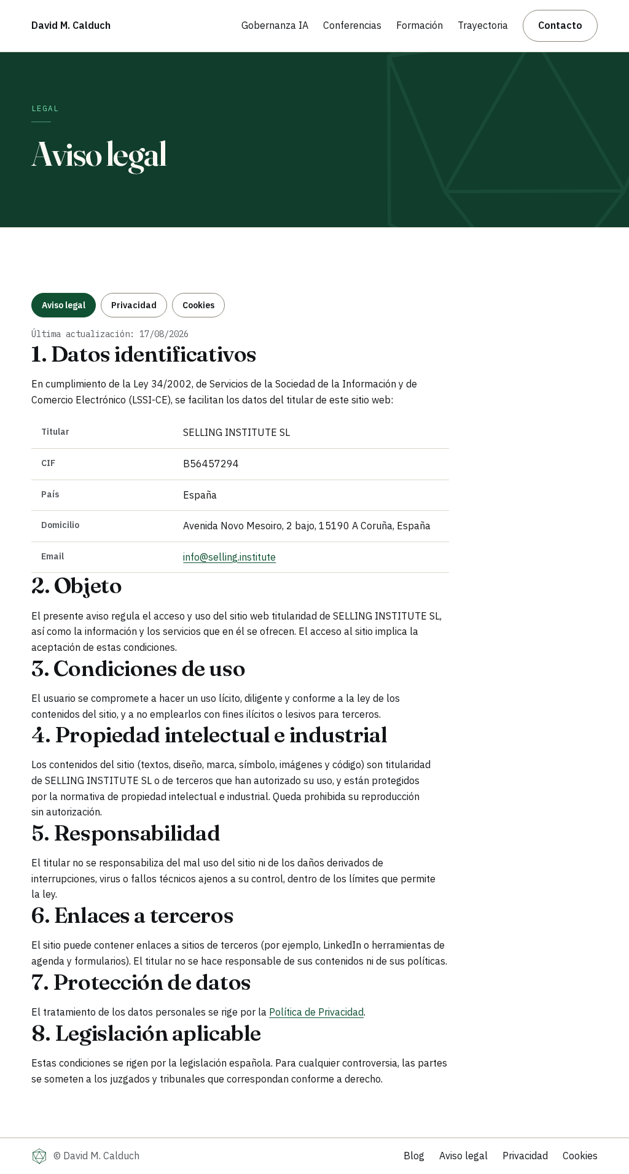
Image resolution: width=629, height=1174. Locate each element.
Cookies (198, 305)
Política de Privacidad (316, 1012)
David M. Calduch (71, 25)
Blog (414, 1155)
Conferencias (352, 25)
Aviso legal (63, 305)
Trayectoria (483, 25)
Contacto (560, 25)
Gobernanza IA (274, 25)
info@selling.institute (229, 557)
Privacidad (134, 305)
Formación (419, 25)
